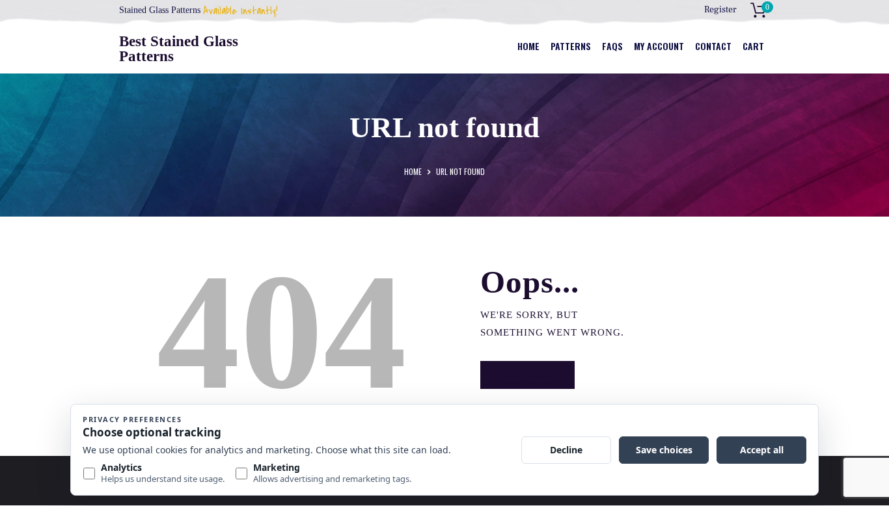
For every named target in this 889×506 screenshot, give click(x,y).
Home (413, 171)
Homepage (527, 374)
